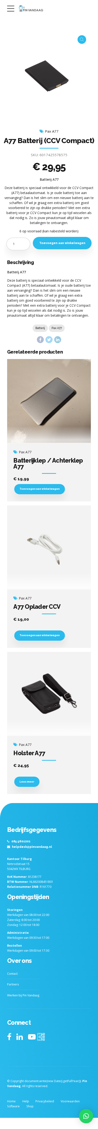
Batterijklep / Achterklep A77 (48, 463)
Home (11, 1101)
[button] (86, 1116)
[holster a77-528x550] (49, 694)
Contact (12, 974)
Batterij (40, 328)
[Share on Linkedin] (57, 339)
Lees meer (27, 781)
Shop (30, 1106)
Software (13, 1106)
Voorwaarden (70, 1101)
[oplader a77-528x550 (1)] (49, 547)
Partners (13, 984)
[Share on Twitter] (48, 339)
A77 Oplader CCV (36, 606)
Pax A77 (52, 131)
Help (25, 1101)
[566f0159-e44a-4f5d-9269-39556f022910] (49, 401)
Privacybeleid (44, 1101)
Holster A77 (29, 753)
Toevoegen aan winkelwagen (62, 243)
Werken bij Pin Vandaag (23, 995)
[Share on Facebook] (40, 339)
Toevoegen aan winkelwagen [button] (40, 488)
